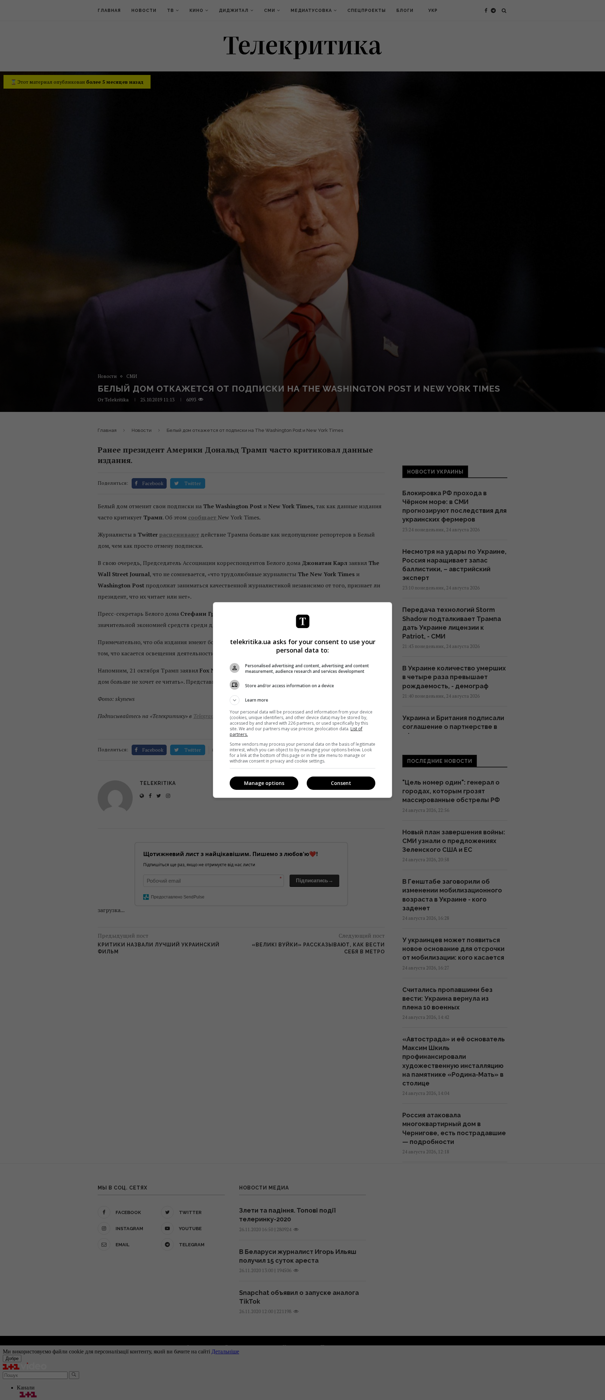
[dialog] (302, 700)
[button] (302, 700)
